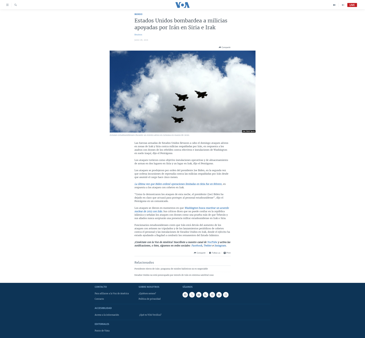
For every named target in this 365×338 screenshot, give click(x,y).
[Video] (334, 5)
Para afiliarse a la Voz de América (112, 293)
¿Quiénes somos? (147, 293)
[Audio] (343, 5)
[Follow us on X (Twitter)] (192, 294)
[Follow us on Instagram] (225, 294)
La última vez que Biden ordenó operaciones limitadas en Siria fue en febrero (178, 184)
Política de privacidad (150, 299)
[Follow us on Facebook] (185, 294)
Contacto (99, 299)
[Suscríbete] (219, 294)
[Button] (225, 47)
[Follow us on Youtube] (198, 294)
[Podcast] (212, 294)
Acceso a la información (107, 314)
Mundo (138, 14)
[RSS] (205, 294)
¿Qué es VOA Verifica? (150, 314)
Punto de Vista (102, 330)
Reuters (138, 34)
